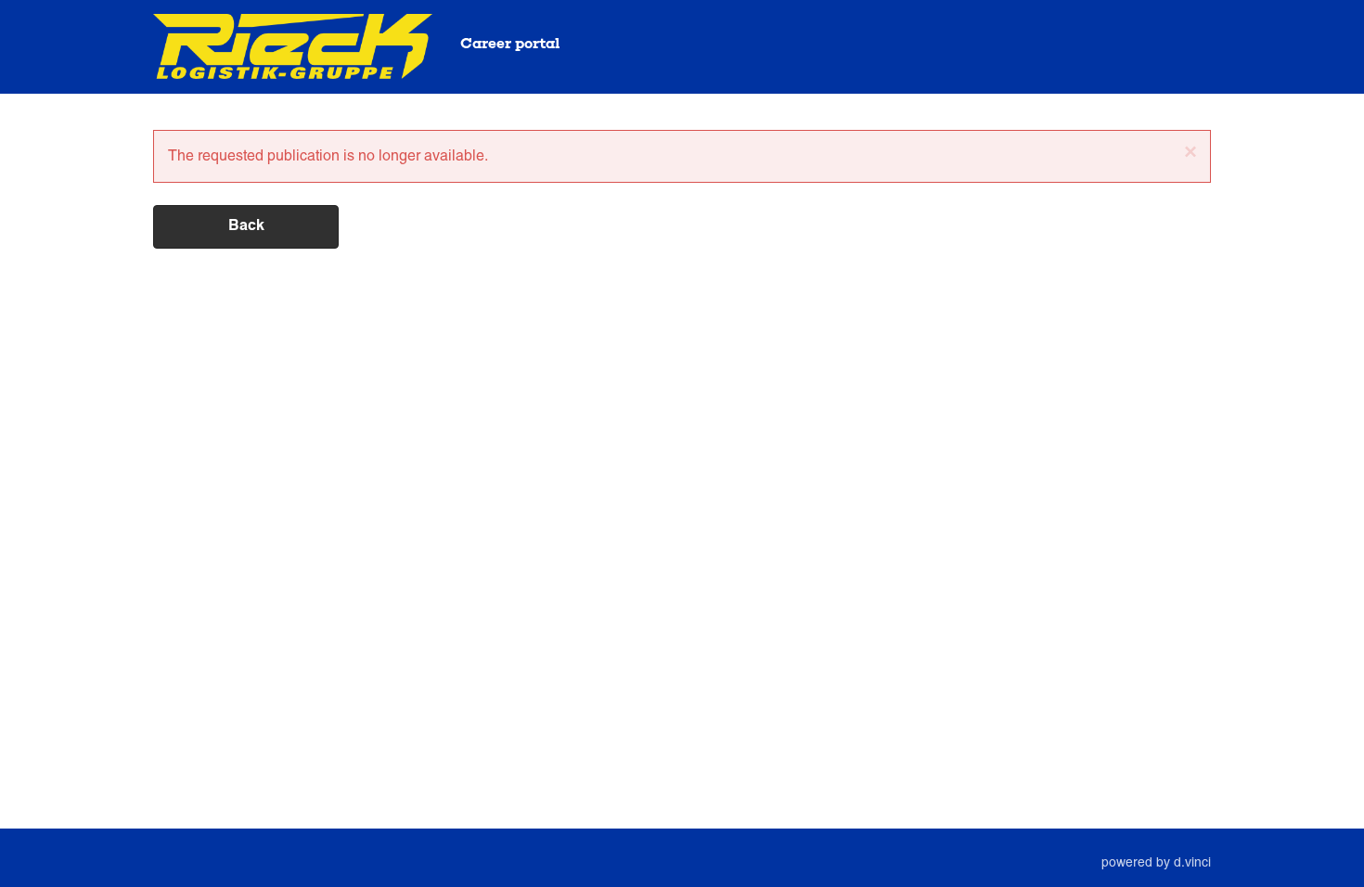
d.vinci (1192, 862)
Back (246, 226)
